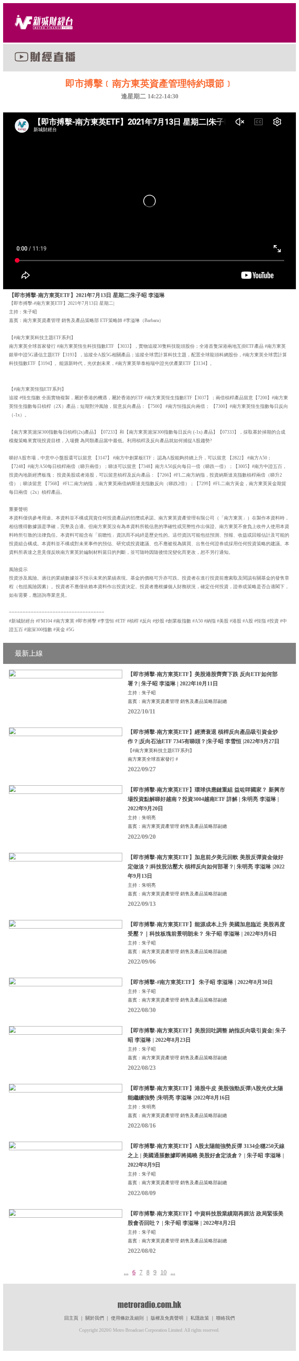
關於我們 (94, 1318)
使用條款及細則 (127, 1318)
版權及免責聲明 (167, 1318)
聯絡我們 (225, 1318)
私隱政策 (199, 1318)
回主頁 (71, 1318)
